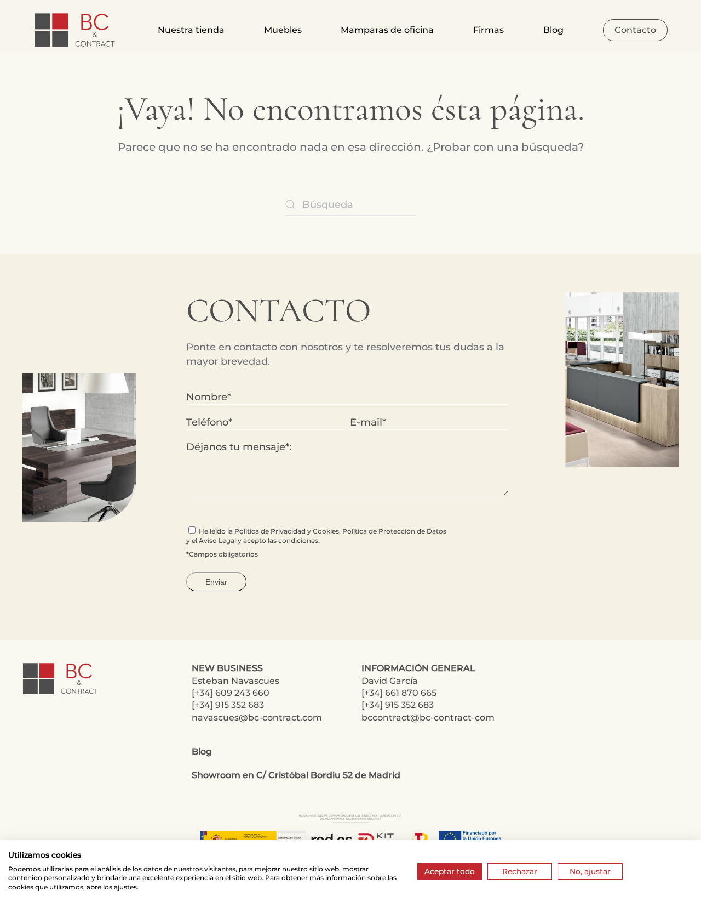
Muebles (283, 30)
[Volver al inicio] (76, 30)
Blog (553, 30)
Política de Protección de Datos (394, 531)
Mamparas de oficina (387, 30)
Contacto (635, 30)
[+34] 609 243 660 (230, 693)
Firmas (488, 30)
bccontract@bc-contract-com (428, 717)
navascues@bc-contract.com (257, 717)
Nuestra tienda (191, 30)
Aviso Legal (217, 540)
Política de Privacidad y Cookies (286, 531)
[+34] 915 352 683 (228, 705)
